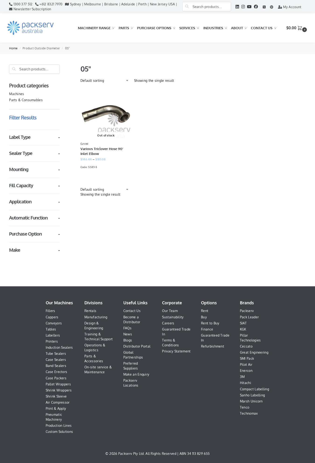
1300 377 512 (22, 4)
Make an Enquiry (136, 374)
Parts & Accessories (93, 358)
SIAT (243, 323)
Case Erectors (56, 372)
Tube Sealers (56, 353)
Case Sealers (56, 360)
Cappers (52, 317)
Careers (168, 323)
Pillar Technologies (250, 337)
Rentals (90, 311)
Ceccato (246, 346)
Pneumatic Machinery (54, 417)
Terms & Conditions (170, 342)
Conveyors (54, 323)
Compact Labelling (254, 389)
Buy (204, 317)
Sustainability (172, 317)
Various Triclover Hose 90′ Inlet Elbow (101, 151)
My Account (291, 7)
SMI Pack (247, 358)
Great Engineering (254, 352)
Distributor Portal (136, 346)
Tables (51, 329)
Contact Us (132, 311)
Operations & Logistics (94, 347)
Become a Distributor (131, 319)
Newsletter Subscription (32, 9)
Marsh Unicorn (251, 401)
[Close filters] (61, 67)
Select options (105, 179)
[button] (297, 28)
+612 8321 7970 (50, 4)
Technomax (249, 413)
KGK (243, 329)
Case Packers (56, 378)
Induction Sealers (59, 347)
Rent (204, 311)
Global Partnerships (133, 354)
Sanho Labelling (252, 395)
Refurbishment (212, 346)
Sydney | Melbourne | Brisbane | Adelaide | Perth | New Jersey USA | (123, 4)
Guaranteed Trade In (176, 331)
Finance (207, 329)
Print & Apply (56, 408)
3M (242, 377)
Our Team (169, 311)
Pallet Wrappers (58, 384)
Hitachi (245, 383)
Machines (16, 94)
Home (13, 48)
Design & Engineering (93, 325)
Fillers (50, 311)
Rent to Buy (210, 323)
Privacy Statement (176, 351)
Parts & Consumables (26, 100)
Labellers (53, 335)
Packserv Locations (130, 382)
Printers (52, 341)
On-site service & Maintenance (98, 369)
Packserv (247, 311)
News (127, 334)
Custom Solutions (59, 432)
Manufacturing (95, 317)
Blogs (127, 340)
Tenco (244, 407)
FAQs (127, 328)
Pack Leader (249, 317)
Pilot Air (246, 364)
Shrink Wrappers (59, 390)
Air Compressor (58, 402)
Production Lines (59, 425)
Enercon (246, 371)
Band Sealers (56, 366)
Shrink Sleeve (56, 396)
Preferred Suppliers (130, 365)
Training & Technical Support (98, 336)
